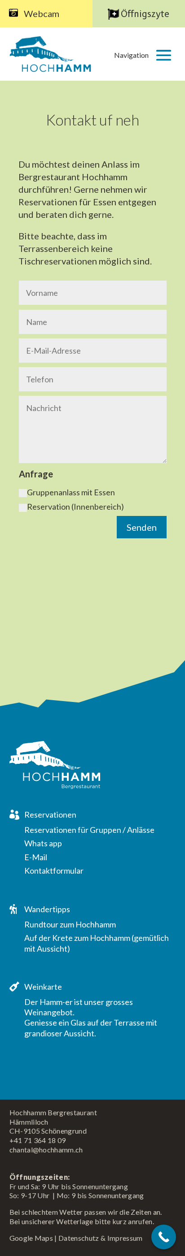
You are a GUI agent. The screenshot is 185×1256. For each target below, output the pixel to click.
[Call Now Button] (163, 1237)
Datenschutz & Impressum (100, 1238)
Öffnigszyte (145, 14)
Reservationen (50, 814)
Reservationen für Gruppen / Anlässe (89, 830)
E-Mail (35, 857)
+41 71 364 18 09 (37, 1140)
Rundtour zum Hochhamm (70, 924)
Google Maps (31, 1238)
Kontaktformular (54, 870)
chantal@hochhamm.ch (46, 1149)
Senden (142, 527)
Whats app (43, 843)
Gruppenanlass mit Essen (71, 492)
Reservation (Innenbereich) (75, 506)
